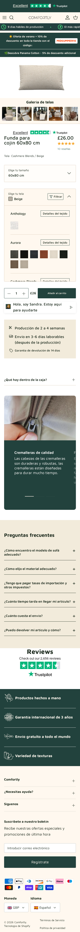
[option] (40, 77)
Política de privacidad (52, 928)
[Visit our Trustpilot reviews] (40, 6)
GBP (16, 907)
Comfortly (20, 922)
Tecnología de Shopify (17, 926)
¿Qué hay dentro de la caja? (25, 380)
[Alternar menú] (4, 17)
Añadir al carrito (57, 293)
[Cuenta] (66, 17)
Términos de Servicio (52, 920)
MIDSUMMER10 (66, 40)
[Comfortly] (40, 17)
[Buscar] (13, 17)
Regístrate (40, 862)
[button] (29, 496)
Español (45, 907)
